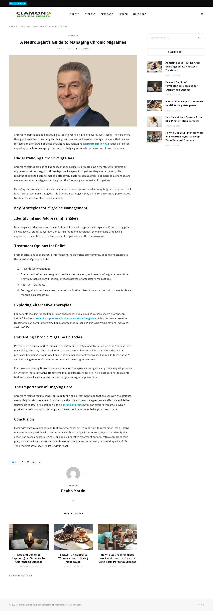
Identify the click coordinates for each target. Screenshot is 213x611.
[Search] (201, 14)
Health (123, 14)
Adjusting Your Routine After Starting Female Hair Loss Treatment (182, 66)
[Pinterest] (33, 462)
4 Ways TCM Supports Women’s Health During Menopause (73, 558)
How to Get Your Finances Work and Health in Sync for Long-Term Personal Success (117, 558)
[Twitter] (27, 462)
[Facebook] (22, 462)
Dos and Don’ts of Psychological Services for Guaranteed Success (62, 3)
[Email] (39, 462)
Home (11, 26)
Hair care (139, 14)
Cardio (74, 14)
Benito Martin (73, 490)
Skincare (107, 14)
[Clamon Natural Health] (34, 14)
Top (202, 604)
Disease (90, 14)
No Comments (83, 49)
